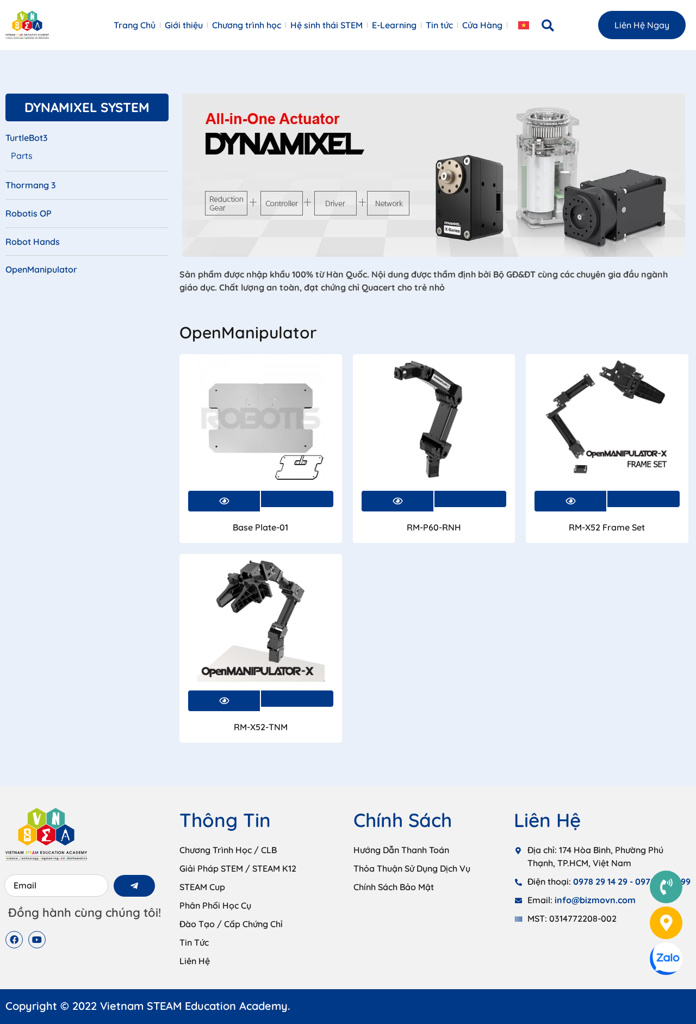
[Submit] (134, 886)
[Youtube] (37, 939)
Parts (22, 155)
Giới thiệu (184, 25)
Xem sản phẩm (296, 499)
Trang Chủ (135, 25)
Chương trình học (246, 25)
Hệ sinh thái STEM (326, 25)
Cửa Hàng (482, 25)
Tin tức (439, 25)
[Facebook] (14, 939)
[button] (548, 25)
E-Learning (394, 25)
